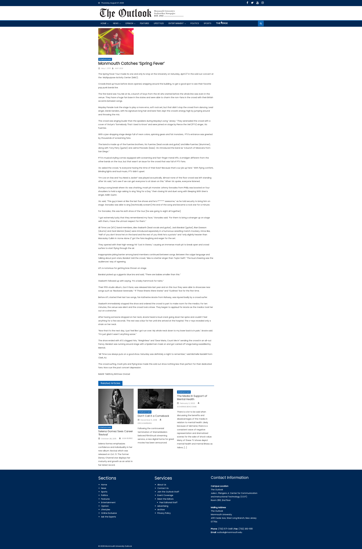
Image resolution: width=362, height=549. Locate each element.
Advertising (162, 506)
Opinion (129, 23)
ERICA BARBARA (145, 423)
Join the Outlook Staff (168, 491)
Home (103, 23)
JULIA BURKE (127, 438)
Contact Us (163, 488)
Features (144, 23)
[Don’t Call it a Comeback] (156, 399)
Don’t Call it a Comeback (153, 415)
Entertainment (176, 23)
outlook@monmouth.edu (229, 532)
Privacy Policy (164, 513)
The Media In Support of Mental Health (192, 397)
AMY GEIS (119, 68)
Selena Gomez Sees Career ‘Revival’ (115, 433)
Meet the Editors (165, 499)
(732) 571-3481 (225, 528)
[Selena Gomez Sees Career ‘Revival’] (116, 406)
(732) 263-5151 (246, 528)
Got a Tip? (221, 23)
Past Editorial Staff (168, 502)
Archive (161, 509)
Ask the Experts (108, 516)
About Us (161, 484)
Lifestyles (159, 23)
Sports (207, 23)
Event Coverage (165, 495)
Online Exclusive (109, 513)
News (115, 23)
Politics (194, 23)
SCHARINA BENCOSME (187, 406)
